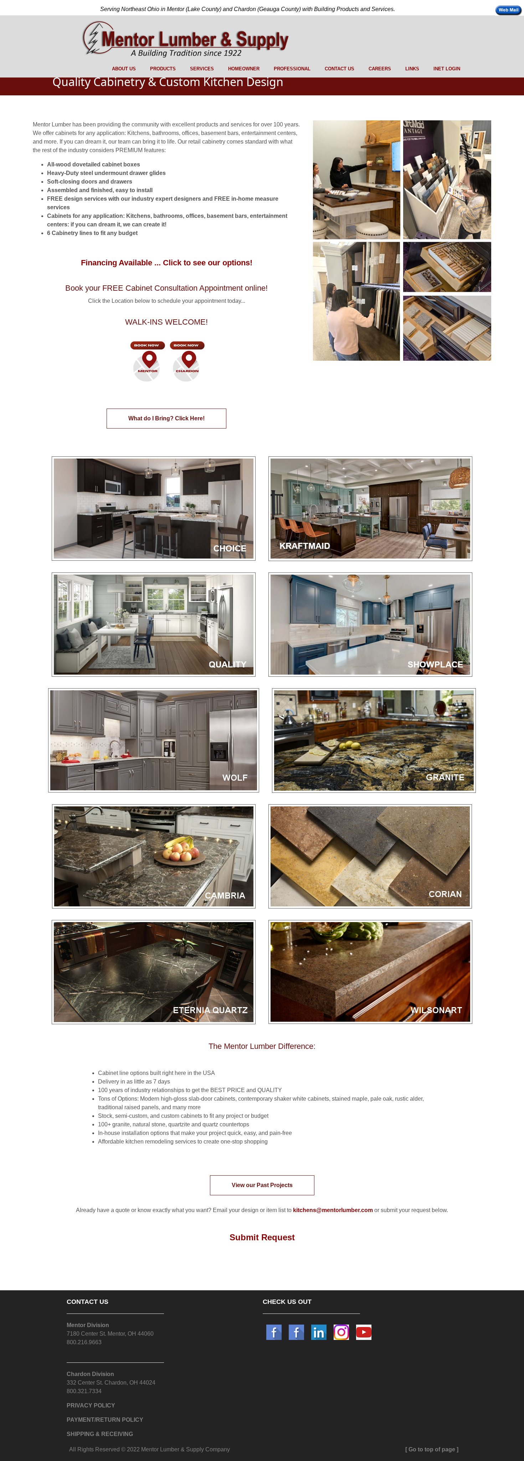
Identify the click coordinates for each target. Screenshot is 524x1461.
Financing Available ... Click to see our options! (166, 262)
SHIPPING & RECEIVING (100, 1434)
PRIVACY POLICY (91, 1405)
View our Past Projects (262, 1185)
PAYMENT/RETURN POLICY (105, 1420)
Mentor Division (88, 1325)
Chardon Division (90, 1374)
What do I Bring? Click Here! (166, 418)
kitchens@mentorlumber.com (333, 1210)
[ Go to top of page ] (431, 1449)
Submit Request (262, 1237)
